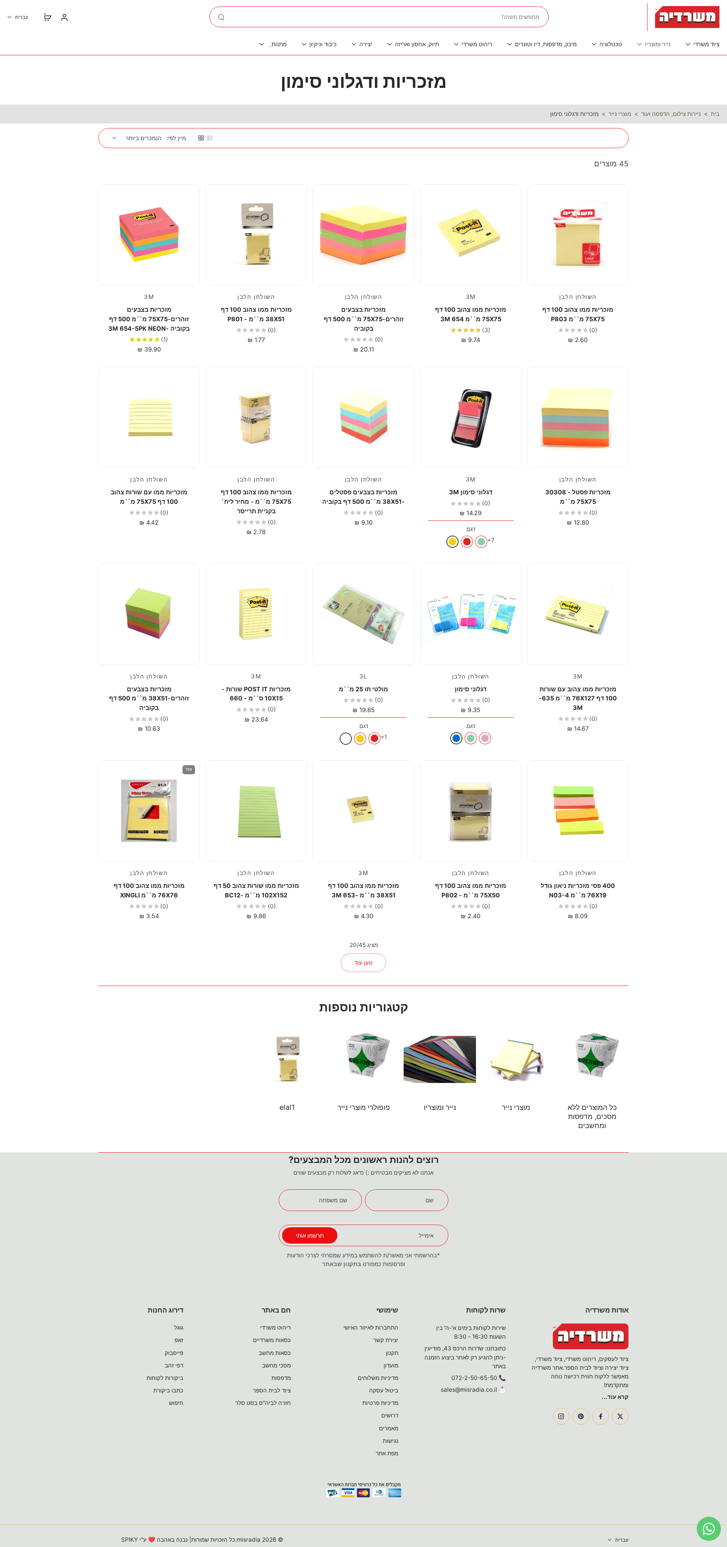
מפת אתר (387, 1453)
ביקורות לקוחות (165, 1377)
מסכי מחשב (276, 1365)
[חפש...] (221, 17)
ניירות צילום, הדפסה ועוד (671, 113)
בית (715, 113)
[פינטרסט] (581, 1416)
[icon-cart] (47, 17)
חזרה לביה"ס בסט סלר (263, 1402)
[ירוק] (481, 541)
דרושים (389, 1415)
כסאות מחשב (275, 1352)
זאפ (179, 1340)
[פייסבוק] (600, 1416)
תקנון (392, 1352)
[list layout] (210, 138)
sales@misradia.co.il (469, 1389)
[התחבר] (64, 17)
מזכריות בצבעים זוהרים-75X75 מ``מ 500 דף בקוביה (364, 319)
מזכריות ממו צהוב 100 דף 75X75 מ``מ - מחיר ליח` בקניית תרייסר (256, 501)
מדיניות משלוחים (378, 1377)
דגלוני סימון (471, 689)
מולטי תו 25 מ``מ (363, 689)
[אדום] (467, 541)
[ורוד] (485, 738)
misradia (249, 1539)
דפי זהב (174, 1365)
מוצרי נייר (619, 113)
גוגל (178, 1327)
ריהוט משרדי (275, 1327)
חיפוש (176, 1402)
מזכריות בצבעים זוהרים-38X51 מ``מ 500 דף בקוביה (149, 698)
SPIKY (129, 1539)
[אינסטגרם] (561, 1416)
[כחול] (456, 738)
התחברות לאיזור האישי (370, 1327)
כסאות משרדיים (272, 1340)
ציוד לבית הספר (272, 1390)
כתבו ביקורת (168, 1390)
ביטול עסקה (383, 1390)
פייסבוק (174, 1352)
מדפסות (281, 1377)
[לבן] (345, 738)
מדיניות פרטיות (380, 1402)
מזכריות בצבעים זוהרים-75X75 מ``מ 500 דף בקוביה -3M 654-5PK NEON (149, 319)
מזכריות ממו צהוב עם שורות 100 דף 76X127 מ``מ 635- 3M (578, 698)
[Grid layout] (201, 138)
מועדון (391, 1365)
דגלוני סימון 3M (470, 492)
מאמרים (388, 1428)
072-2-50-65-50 (474, 1377)
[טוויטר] (620, 1416)
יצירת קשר (385, 1340)
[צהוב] (452, 541)
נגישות (390, 1440)
